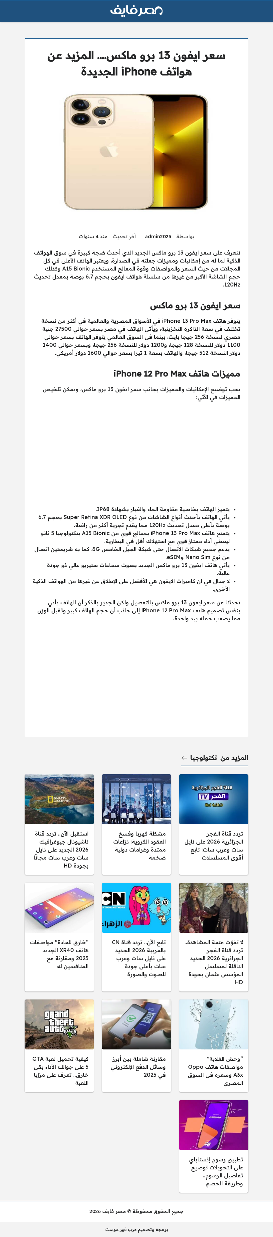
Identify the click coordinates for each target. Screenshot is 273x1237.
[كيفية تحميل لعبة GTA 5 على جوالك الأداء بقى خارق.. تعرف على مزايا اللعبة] (59, 1045)
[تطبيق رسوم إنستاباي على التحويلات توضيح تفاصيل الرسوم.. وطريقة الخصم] (213, 1146)
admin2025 (158, 237)
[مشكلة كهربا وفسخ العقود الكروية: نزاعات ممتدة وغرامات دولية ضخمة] (136, 824)
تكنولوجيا (203, 758)
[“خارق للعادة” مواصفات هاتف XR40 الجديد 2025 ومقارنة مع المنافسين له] (59, 937)
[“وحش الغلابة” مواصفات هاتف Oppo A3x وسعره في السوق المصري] (213, 1045)
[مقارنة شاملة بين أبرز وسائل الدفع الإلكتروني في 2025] (136, 1045)
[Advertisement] (136, 453)
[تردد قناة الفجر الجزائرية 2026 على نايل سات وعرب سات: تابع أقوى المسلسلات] (213, 824)
